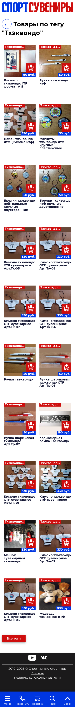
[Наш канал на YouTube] (32, 659)
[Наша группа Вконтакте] (44, 659)
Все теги (14, 638)
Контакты (37, 673)
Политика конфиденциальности (37, 677)
